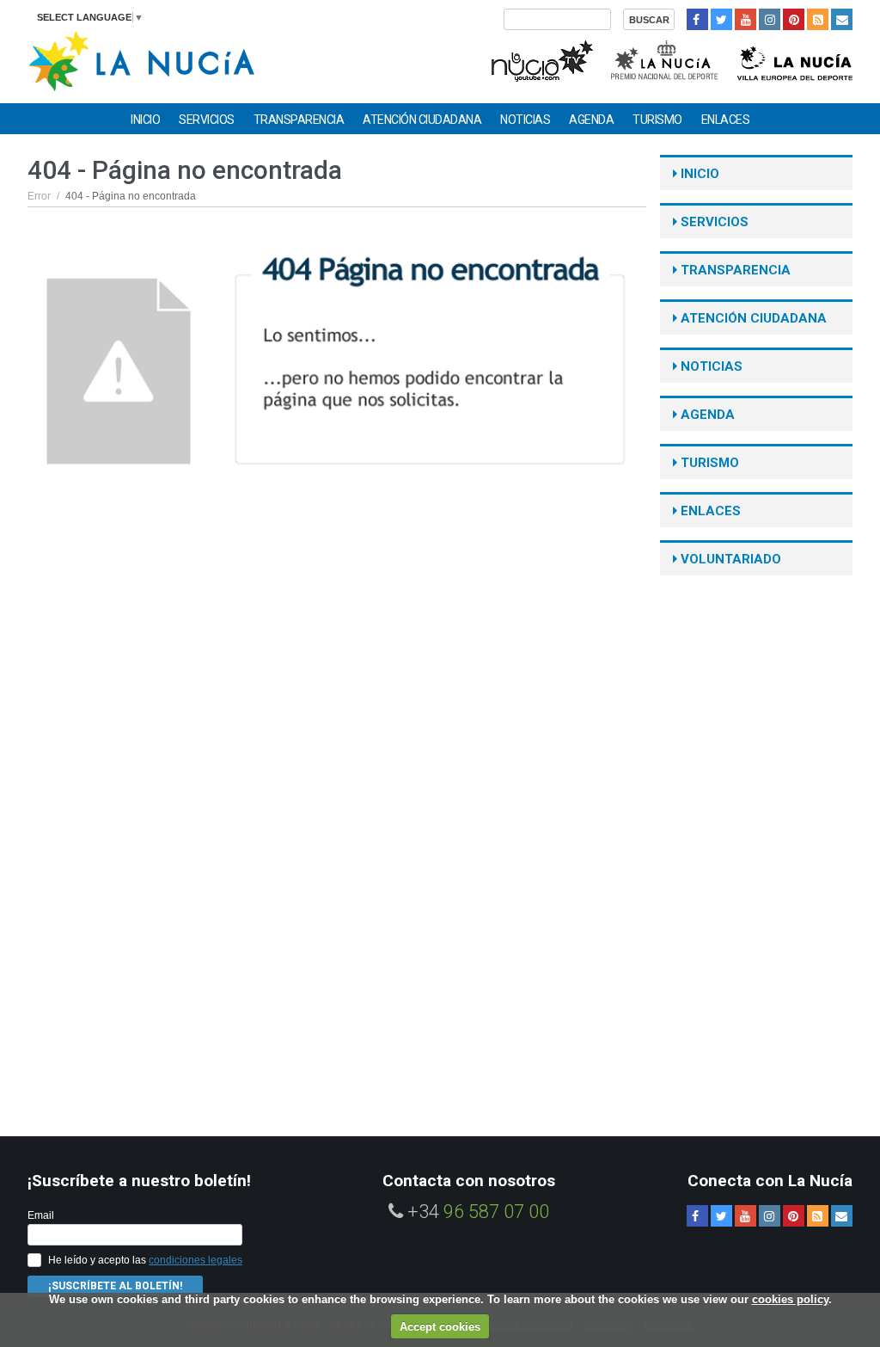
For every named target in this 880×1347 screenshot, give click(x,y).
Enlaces (725, 119)
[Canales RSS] (817, 19)
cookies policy (790, 1299)
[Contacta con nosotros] (841, 19)
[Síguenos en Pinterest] (793, 19)
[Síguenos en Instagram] (769, 19)
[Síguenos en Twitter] (721, 19)
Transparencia (299, 119)
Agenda (591, 119)
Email (41, 1215)
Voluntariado (729, 559)
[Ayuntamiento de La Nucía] (141, 59)
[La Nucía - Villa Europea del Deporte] (794, 59)
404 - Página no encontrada (130, 196)
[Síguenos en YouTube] (745, 19)
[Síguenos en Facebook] (697, 19)
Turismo (657, 119)
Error (39, 196)
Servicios (207, 119)
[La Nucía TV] (541, 59)
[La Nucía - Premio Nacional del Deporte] (665, 59)
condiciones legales (195, 1260)
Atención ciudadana (422, 119)
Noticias (525, 119)
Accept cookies (440, 1326)
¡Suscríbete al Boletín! (115, 1286)
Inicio (145, 119)
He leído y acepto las (145, 1260)
